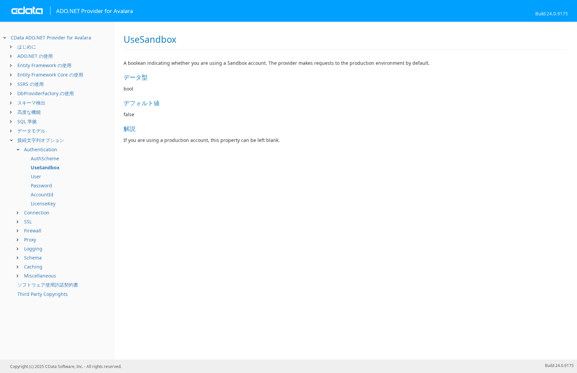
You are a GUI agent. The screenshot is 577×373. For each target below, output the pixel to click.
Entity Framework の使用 (44, 65)
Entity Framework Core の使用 (50, 74)
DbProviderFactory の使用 (45, 93)
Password (41, 185)
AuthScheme (45, 158)
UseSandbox (45, 167)
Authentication (40, 149)
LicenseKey (43, 203)
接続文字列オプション (40, 140)
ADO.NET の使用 (35, 56)
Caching (33, 266)
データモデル (31, 131)
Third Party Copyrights (42, 294)
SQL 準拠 (27, 121)
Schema (33, 257)
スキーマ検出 (31, 103)
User (36, 176)
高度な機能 (29, 112)
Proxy (30, 239)
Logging (33, 248)
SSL (28, 221)
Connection (36, 212)
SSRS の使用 (30, 84)
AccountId (42, 194)
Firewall (32, 230)
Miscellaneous (40, 275)
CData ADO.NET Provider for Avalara (51, 37)
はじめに (26, 46)
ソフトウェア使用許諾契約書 (47, 285)
